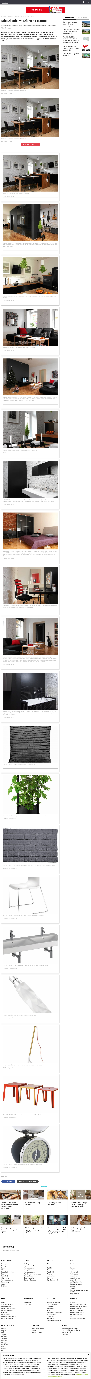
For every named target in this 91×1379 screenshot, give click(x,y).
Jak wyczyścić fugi (75, 1308)
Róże (3, 1333)
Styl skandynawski (52, 1280)
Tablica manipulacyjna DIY (77, 1318)
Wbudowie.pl (51, 1306)
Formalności (5, 1276)
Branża (34, 1331)
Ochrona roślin (74, 1272)
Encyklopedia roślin (76, 1282)
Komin (3, 1268)
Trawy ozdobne (74, 1294)
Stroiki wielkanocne (7, 1318)
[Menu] (88, 2)
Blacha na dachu (29, 1278)
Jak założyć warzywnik (77, 1312)
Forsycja (4, 1343)
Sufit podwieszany (30, 1276)
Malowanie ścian (29, 1268)
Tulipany (3, 1335)
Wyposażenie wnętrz (7, 1304)
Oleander (4, 1337)
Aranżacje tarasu (75, 1278)
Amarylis (4, 1339)
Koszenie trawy (74, 1276)
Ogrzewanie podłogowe (54, 1312)
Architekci (4, 1312)
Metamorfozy (51, 1276)
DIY (71, 1316)
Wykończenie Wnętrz (30, 1266)
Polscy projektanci (7, 1310)
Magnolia (72, 1288)
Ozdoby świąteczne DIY (8, 1308)
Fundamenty (5, 1282)
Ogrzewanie (50, 1308)
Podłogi (26, 1264)
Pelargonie (4, 1345)
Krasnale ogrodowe (76, 1284)
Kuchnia (49, 1270)
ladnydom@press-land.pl (69, 1329)
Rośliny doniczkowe (76, 1270)
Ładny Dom (27, 1302)
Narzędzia (27, 1270)
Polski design (5, 1314)
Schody (3, 1266)
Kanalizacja (50, 1318)
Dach (2, 1274)
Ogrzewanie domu (7, 1280)
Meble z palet (74, 1274)
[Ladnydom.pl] (4, 2)
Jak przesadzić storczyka (78, 1304)
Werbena (4, 1351)
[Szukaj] (83, 2)
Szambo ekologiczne (30, 1280)
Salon (48, 1264)
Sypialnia (49, 1268)
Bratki (3, 1347)
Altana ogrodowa (75, 1266)
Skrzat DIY (73, 1302)
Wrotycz (72, 1286)
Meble (3, 1302)
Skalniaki (72, 1268)
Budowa (3, 16)
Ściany (3, 1284)
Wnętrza (10, 16)
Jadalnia (49, 1274)
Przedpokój (50, 1272)
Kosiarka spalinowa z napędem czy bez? (79, 1291)
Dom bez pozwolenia (53, 1302)
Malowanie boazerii (30, 1272)
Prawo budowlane (52, 1304)
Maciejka (4, 1341)
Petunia (3, 1349)
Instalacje (4, 1286)
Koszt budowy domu (7, 1272)
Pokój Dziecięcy (6, 1306)
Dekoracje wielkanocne (8, 1316)
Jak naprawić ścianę (76, 1314)
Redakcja (65, 1335)
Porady (3, 1264)
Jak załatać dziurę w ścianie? (79, 1306)
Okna (2, 1270)
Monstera (73, 1264)
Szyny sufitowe (51, 1314)
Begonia (3, 1331)
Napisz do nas (66, 1333)
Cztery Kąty (27, 1304)
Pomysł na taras (37, 1333)
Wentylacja (50, 1316)
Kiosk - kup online (36, 10)
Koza (48, 1310)
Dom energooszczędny (54, 1320)
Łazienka (49, 1266)
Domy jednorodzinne (38, 1329)
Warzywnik (73, 1280)
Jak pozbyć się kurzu (76, 1310)
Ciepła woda (5, 1278)
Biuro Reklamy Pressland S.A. (71, 1331)
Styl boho (50, 1278)
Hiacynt (3, 1329)
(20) (31, 144)
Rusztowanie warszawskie (32, 1274)
